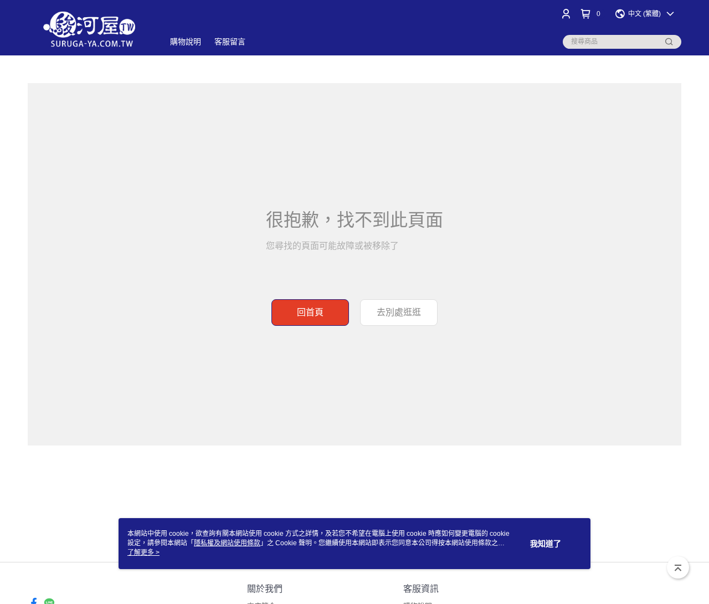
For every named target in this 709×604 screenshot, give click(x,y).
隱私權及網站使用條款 (227, 543)
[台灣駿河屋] (89, 29)
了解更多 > (143, 552)
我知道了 (545, 543)
